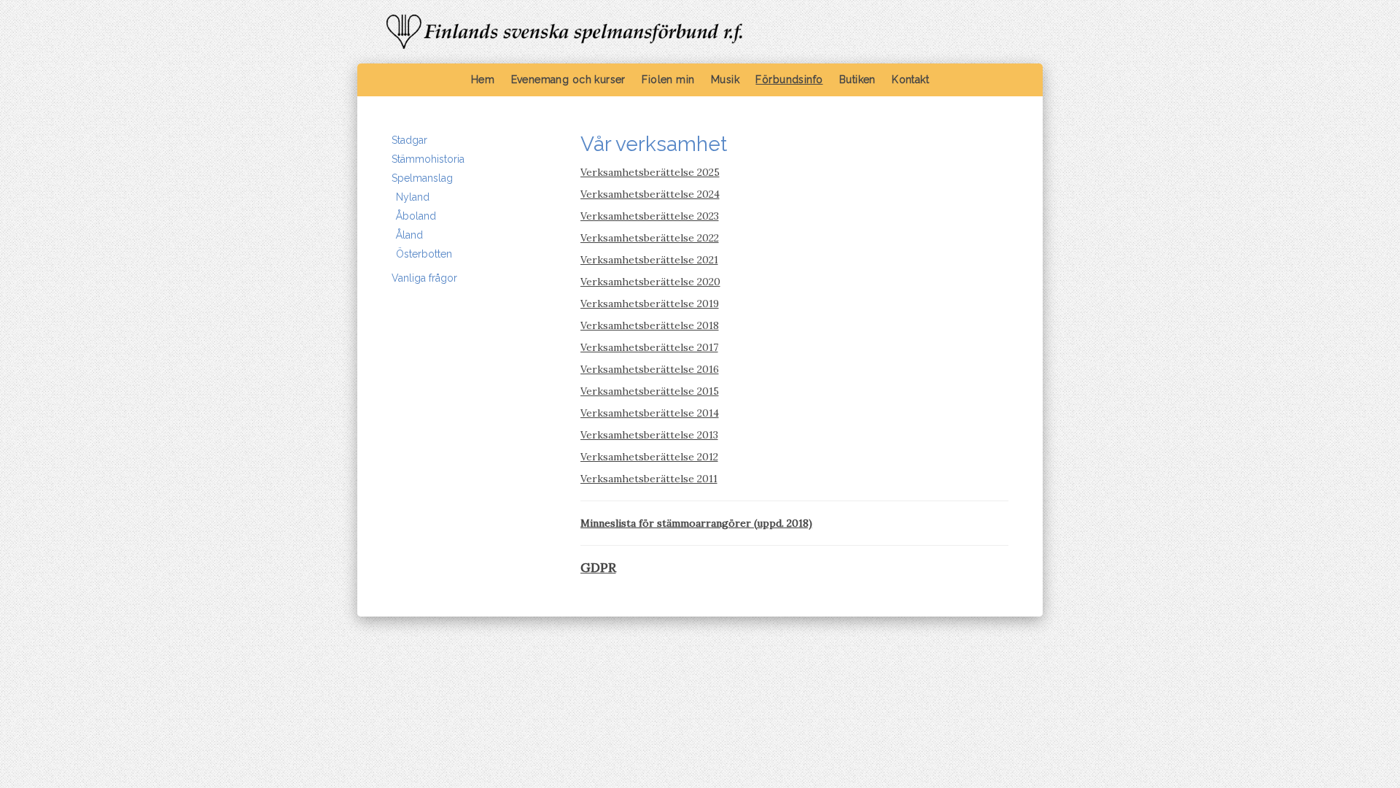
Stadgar (409, 140)
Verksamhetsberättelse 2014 (649, 413)
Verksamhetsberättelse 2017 (649, 347)
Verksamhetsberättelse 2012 (649, 456)
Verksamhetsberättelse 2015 (649, 391)
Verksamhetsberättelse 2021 (649, 259)
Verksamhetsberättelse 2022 (649, 237)
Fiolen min (668, 79)
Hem (482, 79)
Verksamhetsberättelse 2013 (649, 434)
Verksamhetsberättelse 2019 (649, 303)
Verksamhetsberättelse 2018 (649, 325)
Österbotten (424, 254)
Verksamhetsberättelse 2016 (649, 369)
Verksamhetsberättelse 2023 (649, 216)
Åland (409, 235)
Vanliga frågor (424, 278)
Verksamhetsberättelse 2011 (649, 478)
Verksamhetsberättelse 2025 (650, 172)
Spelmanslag (422, 178)
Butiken (857, 79)
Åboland (416, 216)
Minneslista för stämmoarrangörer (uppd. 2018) (696, 523)
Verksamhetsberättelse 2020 (650, 281)
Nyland (412, 197)
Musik (725, 79)
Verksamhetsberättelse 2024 (650, 194)
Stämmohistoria (428, 159)
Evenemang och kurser (568, 79)
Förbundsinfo (788, 79)
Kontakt (910, 79)
